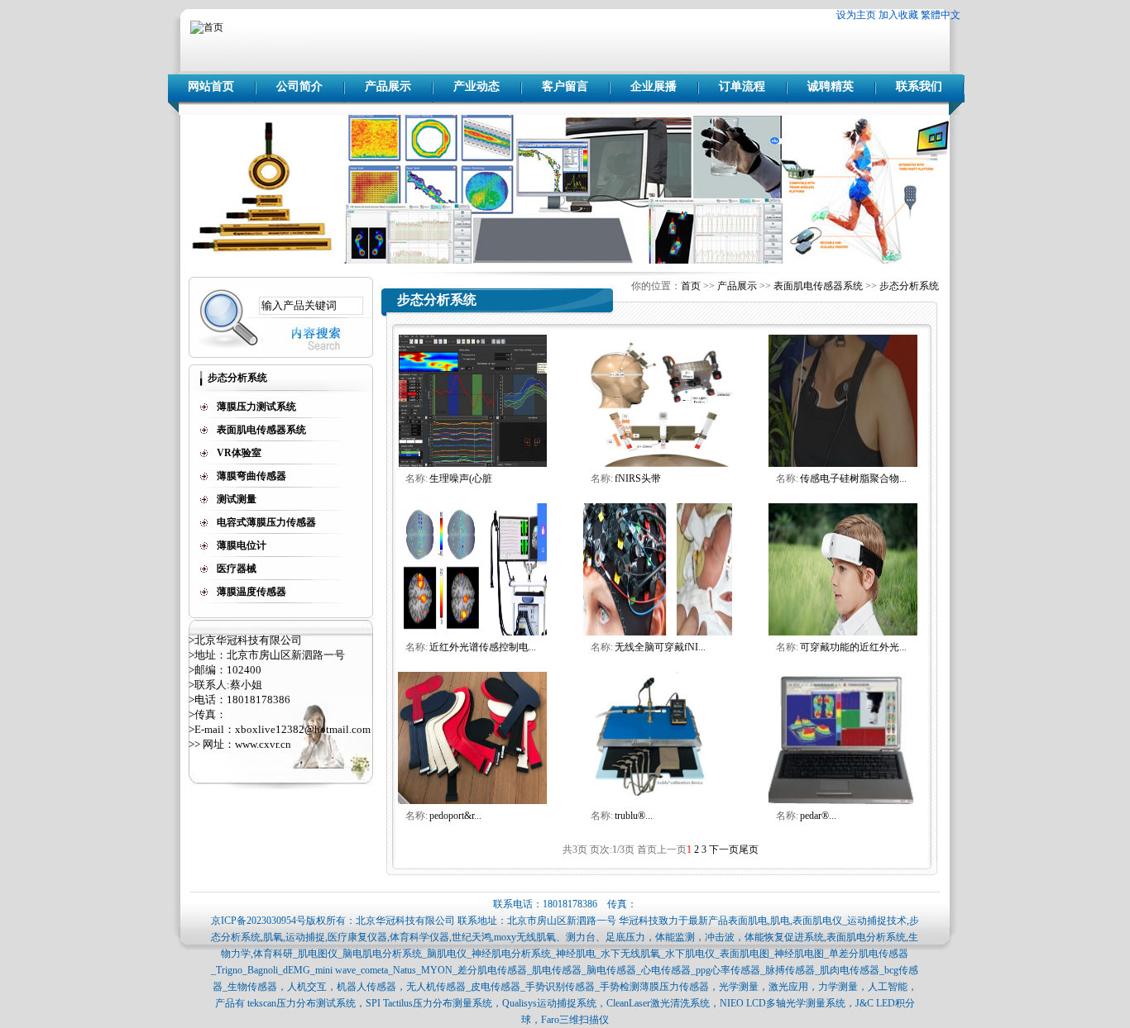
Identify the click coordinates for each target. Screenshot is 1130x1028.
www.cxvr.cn (263, 744)
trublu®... (634, 815)
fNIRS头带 (638, 478)
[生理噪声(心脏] (472, 463)
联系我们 (919, 86)
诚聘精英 (830, 86)
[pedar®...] (842, 801)
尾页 (749, 849)
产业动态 (476, 86)
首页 (691, 286)
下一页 (724, 849)
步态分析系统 (909, 286)
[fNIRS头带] (657, 463)
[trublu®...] (657, 801)
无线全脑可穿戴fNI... (660, 647)
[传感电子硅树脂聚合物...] (842, 463)
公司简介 (299, 86)
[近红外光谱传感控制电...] (472, 632)
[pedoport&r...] (472, 801)
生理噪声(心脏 (460, 478)
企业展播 (653, 86)
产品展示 (388, 86)
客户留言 (565, 86)
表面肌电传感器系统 (818, 286)
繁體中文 (940, 15)
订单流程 (742, 86)
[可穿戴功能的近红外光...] (842, 632)
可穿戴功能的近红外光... (853, 647)
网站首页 (211, 86)
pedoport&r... (455, 815)
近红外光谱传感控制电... (482, 647)
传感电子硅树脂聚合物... (853, 478)
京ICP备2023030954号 (258, 920)
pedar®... (818, 815)
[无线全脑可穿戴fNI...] (657, 632)
